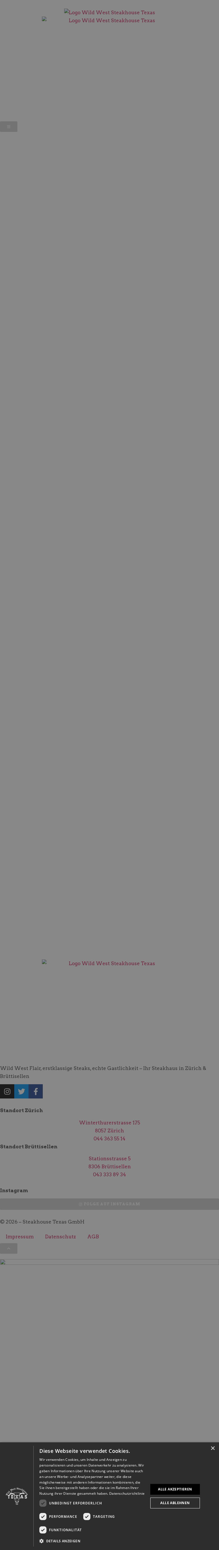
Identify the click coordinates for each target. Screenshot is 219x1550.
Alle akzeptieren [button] (175, 1489)
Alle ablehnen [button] (175, 1502)
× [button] (212, 1448)
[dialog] (109, 1496)
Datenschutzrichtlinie (127, 1493)
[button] (92, 1541)
